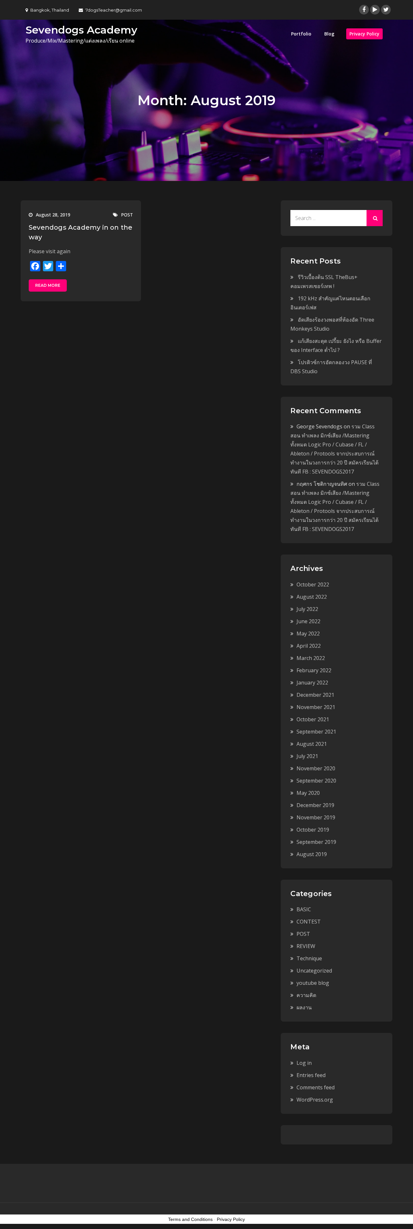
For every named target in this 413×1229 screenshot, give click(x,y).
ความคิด (306, 995)
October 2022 (313, 584)
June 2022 (308, 621)
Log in (304, 1062)
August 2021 (312, 743)
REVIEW (306, 946)
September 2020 (316, 780)
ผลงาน (304, 1007)
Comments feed (316, 1087)
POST (127, 215)
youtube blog (313, 982)
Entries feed (311, 1075)
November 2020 (316, 768)
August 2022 (312, 596)
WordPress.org (315, 1099)
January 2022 (312, 682)
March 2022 (311, 658)
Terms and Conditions (190, 1219)
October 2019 (313, 829)
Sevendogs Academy (81, 30)
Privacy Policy (364, 34)
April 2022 (309, 645)
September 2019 (316, 841)
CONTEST (309, 921)
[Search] (375, 218)
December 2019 (315, 805)
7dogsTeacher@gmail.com (114, 10)
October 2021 (313, 719)
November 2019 (316, 817)
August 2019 (312, 854)
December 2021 (315, 694)
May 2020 (308, 792)
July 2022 (307, 609)
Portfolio (301, 34)
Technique (309, 958)
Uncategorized (314, 970)
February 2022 (314, 670)
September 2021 (316, 731)
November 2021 (316, 707)
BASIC (304, 909)
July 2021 (307, 756)
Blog (329, 34)
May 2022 (308, 633)
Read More (47, 285)
